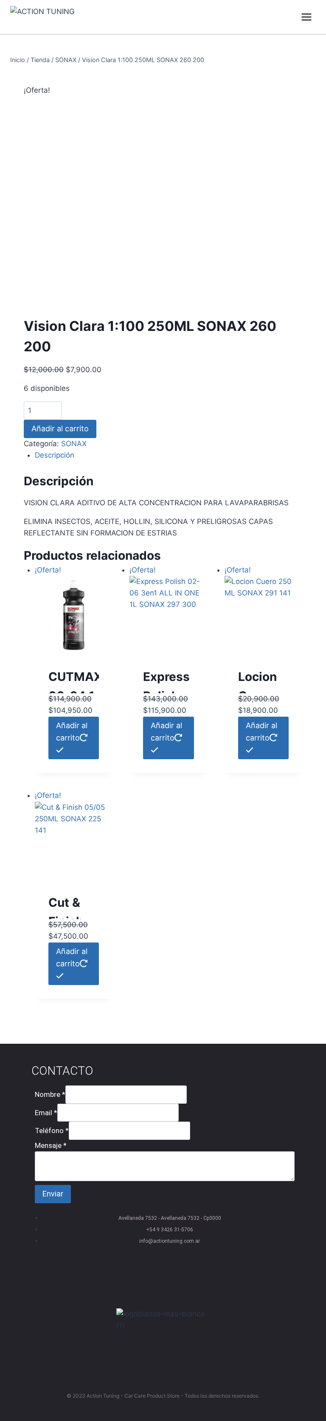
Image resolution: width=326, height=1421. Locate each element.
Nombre (50, 1094)
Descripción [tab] (54, 455)
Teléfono (52, 1130)
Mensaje (51, 1145)
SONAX (74, 443)
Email (46, 1112)
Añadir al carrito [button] (71, 731)
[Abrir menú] (306, 17)
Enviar (52, 1193)
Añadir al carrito (60, 428)
